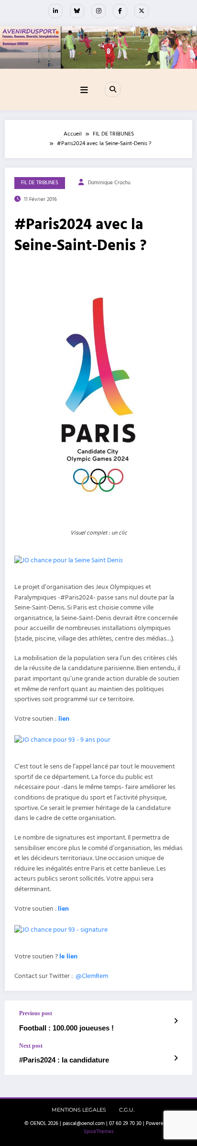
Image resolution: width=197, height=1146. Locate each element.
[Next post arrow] (176, 1058)
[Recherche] (112, 89)
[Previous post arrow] (176, 1021)
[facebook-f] (120, 11)
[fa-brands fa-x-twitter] (141, 11)
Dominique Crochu (109, 182)
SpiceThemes (99, 1131)
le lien (68, 956)
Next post (31, 1045)
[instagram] (98, 11)
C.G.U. (126, 1110)
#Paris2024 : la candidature (64, 1060)
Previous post (35, 1013)
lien (63, 719)
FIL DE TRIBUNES (39, 182)
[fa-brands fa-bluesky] (77, 11)
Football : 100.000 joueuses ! (66, 1028)
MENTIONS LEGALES (79, 1110)
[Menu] (84, 90)
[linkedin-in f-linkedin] (55, 11)
